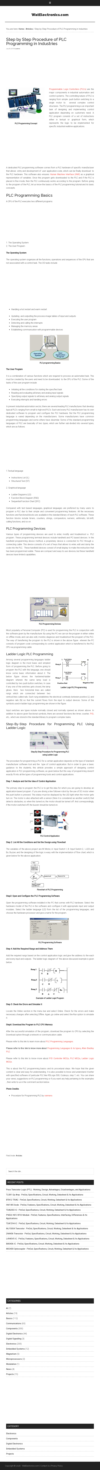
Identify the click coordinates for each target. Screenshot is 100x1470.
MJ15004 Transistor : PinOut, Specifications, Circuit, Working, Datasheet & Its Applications (47, 1228)
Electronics (11, 1344)
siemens (48, 1095)
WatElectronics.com (50, 15)
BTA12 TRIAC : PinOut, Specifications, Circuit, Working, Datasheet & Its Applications (44, 1200)
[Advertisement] (50, 286)
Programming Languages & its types (64, 1048)
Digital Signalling (13, 1338)
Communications (13, 1323)
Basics (9, 1318)
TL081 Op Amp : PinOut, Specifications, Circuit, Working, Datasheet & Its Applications (44, 1194)
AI (7, 1308)
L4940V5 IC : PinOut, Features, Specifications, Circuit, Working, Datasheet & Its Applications (47, 1238)
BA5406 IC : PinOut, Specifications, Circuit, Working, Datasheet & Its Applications (42, 1244)
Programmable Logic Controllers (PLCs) (67, 89)
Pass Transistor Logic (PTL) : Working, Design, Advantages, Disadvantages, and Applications (48, 1189)
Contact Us (45, 1466)
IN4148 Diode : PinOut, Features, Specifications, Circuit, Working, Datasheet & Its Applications (48, 1205)
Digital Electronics (14, 1333)
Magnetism (11, 1354)
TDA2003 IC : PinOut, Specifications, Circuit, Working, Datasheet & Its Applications (43, 1210)
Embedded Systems (15, 1349)
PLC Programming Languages (59, 1041)
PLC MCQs (75, 1058)
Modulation (11, 1364)
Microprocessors (14, 1359)
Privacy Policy (57, 1466)
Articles (19, 1156)
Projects (10, 1374)
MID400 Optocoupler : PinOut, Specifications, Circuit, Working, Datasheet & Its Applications (47, 1249)
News (8, 1369)
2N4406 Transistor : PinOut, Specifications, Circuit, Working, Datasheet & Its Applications (46, 1233)
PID (91, 713)
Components (12, 1328)
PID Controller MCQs (59, 1058)
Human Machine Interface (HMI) (65, 174)
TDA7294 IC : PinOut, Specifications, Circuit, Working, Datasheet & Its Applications (43, 1223)
